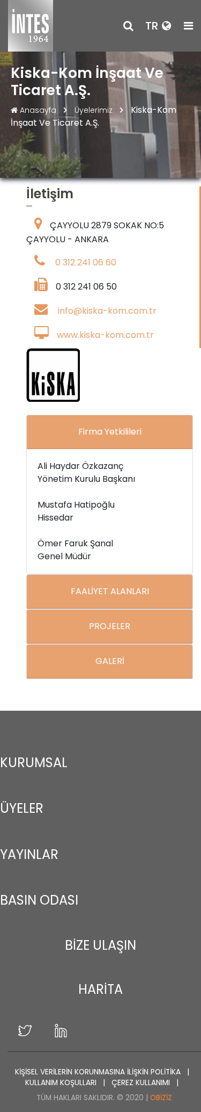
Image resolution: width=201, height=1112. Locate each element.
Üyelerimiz (95, 110)
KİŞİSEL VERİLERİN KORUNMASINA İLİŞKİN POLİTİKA (99, 1072)
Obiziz (161, 1098)
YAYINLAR (29, 854)
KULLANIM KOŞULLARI (62, 1083)
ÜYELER (21, 808)
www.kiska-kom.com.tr (105, 335)
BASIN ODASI (39, 900)
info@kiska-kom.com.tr (107, 311)
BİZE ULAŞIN (100, 945)
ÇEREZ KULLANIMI (141, 1083)
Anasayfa (38, 110)
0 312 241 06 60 (85, 262)
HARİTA (100, 989)
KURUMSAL (34, 762)
